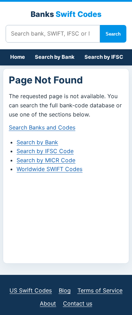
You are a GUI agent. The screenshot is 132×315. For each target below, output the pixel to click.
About (48, 303)
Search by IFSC (103, 57)
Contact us (77, 303)
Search (113, 34)
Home (17, 57)
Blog (65, 290)
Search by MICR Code (46, 160)
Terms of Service (99, 290)
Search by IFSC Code (45, 151)
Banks (66, 14)
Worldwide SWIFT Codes (49, 168)
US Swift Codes (31, 290)
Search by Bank (55, 57)
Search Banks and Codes (42, 127)
